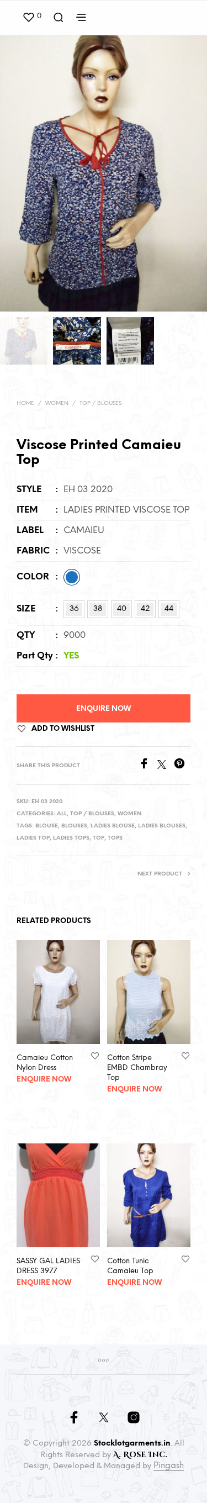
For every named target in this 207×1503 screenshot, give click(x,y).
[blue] (71, 577)
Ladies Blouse (113, 826)
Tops (115, 838)
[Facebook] (148, 766)
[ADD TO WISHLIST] (95, 1054)
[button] (31, 16)
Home (25, 403)
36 (74, 609)
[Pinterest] (182, 766)
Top (98, 838)
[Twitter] (165, 766)
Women (56, 403)
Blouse (46, 826)
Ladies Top (33, 838)
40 (121, 609)
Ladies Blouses (161, 826)
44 (168, 609)
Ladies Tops (71, 838)
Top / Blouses (100, 403)
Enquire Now (103, 709)
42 (145, 609)
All (62, 814)
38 (97, 609)
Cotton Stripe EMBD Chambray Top (137, 1067)
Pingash (168, 1466)
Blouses (74, 826)
